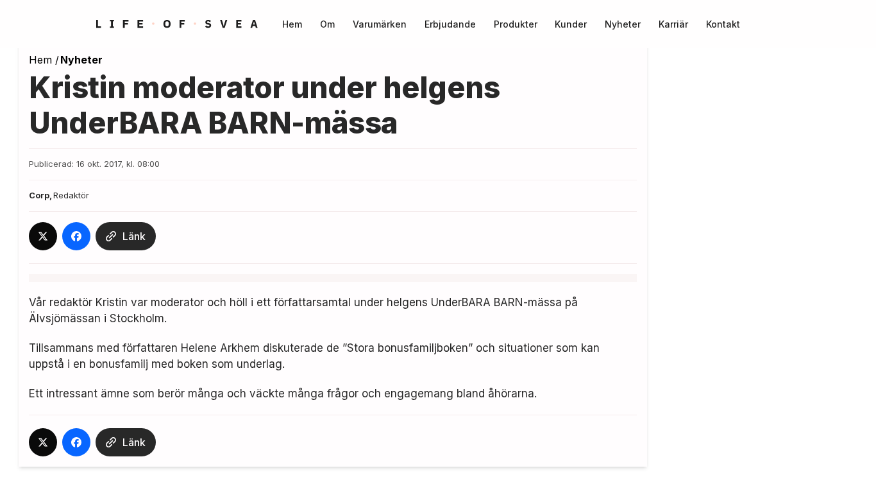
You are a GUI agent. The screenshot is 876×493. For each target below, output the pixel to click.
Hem (292, 24)
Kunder (571, 24)
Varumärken (380, 24)
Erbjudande (450, 24)
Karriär (673, 24)
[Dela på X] (43, 236)
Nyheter (623, 24)
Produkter (515, 24)
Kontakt (723, 24)
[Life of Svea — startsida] (177, 24)
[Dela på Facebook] (76, 236)
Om (327, 24)
